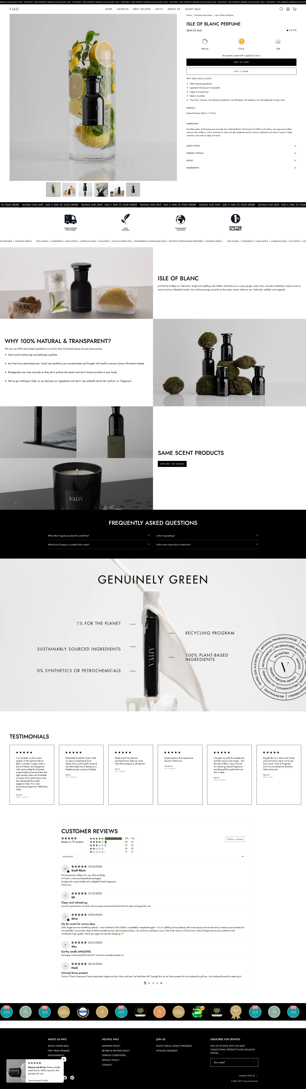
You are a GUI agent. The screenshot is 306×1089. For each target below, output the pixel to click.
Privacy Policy (158, 541)
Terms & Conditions (144, 541)
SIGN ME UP (153, 533)
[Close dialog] (175, 502)
